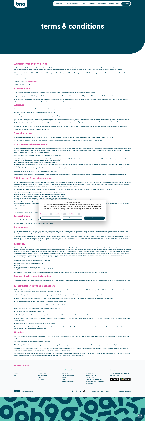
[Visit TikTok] (84, 391)
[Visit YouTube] (80, 391)
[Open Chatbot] (140, 416)
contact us (65, 373)
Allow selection (72, 218)
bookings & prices (114, 3)
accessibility (89, 373)
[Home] (20, 4)
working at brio (42, 373)
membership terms (91, 375)
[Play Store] (125, 379)
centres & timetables (72, 3)
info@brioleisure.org (31, 81)
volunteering (41, 379)
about (16, 370)
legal (87, 370)
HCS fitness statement (68, 375)
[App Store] (114, 379)
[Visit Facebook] (72, 391)
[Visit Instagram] (76, 391)
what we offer (59, 3)
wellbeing (92, 3)
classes (83, 3)
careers (40, 370)
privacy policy (96, 391)
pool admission (90, 377)
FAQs (63, 379)
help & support (67, 370)
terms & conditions (106, 391)
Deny (50, 218)
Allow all (94, 218)
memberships (102, 3)
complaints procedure (68, 381)
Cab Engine (128, 391)
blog (15, 375)
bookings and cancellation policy (95, 381)
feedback (64, 377)
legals (15, 58)
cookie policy (89, 383)
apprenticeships (42, 375)
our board (16, 373)
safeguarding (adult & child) (94, 379)
